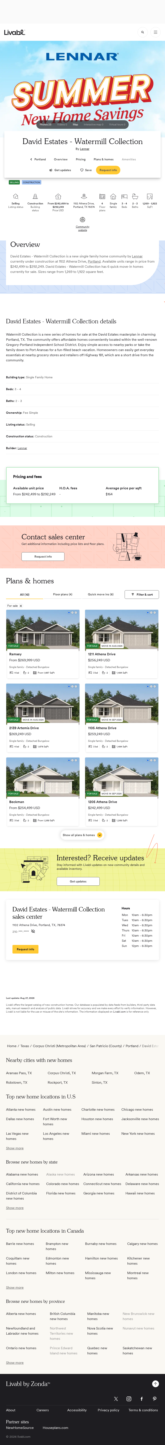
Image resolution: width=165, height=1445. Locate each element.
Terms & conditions (143, 1410)
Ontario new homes (21, 1348)
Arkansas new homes (141, 1174)
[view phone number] (33, 931)
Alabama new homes (22, 1174)
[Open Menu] (155, 32)
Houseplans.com (55, 1428)
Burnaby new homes (100, 1244)
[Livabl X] (116, 1399)
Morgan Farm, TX (105, 1073)
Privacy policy (108, 1410)
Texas (24, 1046)
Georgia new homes (98, 1193)
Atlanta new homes (20, 1109)
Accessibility (77, 1410)
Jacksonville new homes (140, 1119)
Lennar (84, 149)
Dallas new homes (20, 1119)
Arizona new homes (98, 1174)
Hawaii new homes (140, 1193)
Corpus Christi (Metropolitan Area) (59, 1046)
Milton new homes (60, 1273)
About (10, 1410)
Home (12, 1046)
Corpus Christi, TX (62, 1073)
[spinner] (143, 32)
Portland (94, 261)
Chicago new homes (137, 1109)
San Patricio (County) (106, 1046)
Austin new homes (57, 1109)
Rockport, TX (58, 1082)
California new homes (23, 1184)
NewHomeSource (20, 1428)
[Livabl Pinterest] (154, 1399)
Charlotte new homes (98, 1109)
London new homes (21, 1273)
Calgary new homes (142, 1244)
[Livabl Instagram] (129, 1399)
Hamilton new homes (101, 1258)
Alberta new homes (21, 1314)
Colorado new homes (62, 1184)
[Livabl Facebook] (142, 1399)
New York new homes (138, 1134)
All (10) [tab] (24, 594)
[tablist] (62, 594)
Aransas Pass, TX (19, 1073)
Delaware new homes (142, 1184)
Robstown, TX (16, 1082)
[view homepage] (14, 32)
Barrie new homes (20, 1244)
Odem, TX (142, 1073)
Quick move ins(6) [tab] (101, 594)
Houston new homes (97, 1119)
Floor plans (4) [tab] (62, 594)
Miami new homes (95, 1134)
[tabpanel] (82, 725)
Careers (43, 1410)
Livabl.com (119, 1011)
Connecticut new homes (102, 1184)
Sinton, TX (99, 1082)
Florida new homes (60, 1193)
